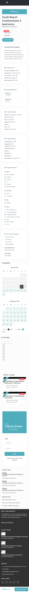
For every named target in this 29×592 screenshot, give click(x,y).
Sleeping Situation (11, 89)
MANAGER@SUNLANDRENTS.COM (10, 571)
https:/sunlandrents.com (8, 574)
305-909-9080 (5, 569)
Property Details (10, 138)
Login (14, 454)
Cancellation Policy (9, 247)
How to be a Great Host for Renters (11, 502)
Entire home (7, 33)
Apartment (7, 35)
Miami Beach (5, 27)
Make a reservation (21, 589)
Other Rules (7, 253)
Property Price (10, 67)
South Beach (13, 27)
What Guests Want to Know (9, 499)
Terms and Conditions (12, 234)
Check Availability (7, 39)
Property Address (11, 112)
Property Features (11, 167)
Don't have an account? (12, 458)
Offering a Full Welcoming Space (10, 505)
